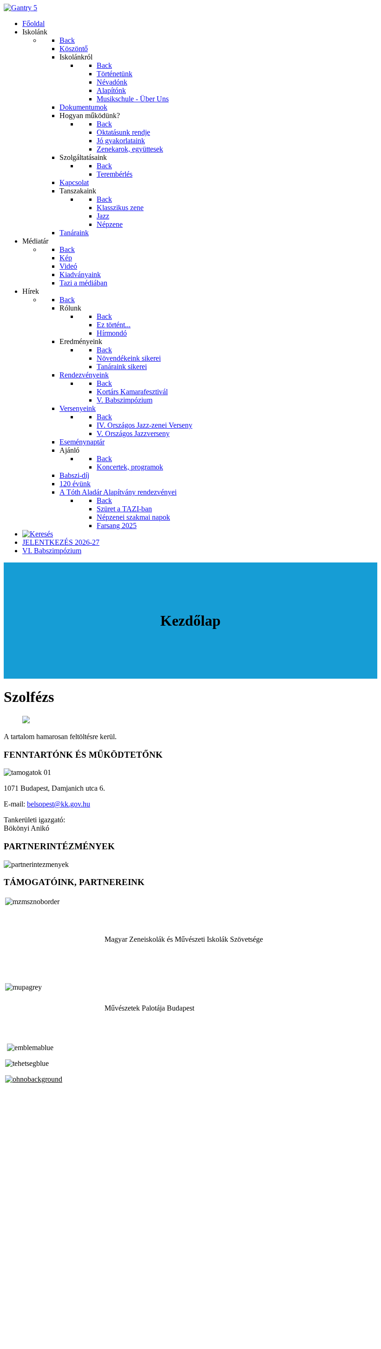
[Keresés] (37, 534)
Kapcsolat (18, 1321)
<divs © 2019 (25, 1337)
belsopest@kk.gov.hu (58, 804)
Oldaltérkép (21, 1313)
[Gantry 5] (20, 8)
